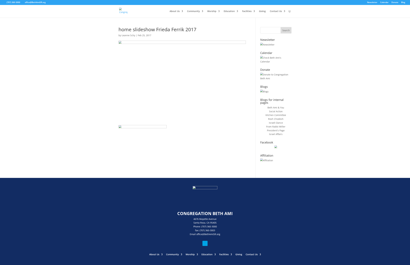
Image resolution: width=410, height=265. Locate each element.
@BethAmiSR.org (211, 234)
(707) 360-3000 (13, 2)
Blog (403, 2)
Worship (211, 11)
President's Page (276, 130)
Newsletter (372, 2)
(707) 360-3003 (207, 230)
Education (229, 11)
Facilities (247, 11)
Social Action (276, 111)
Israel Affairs (276, 134)
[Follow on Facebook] (205, 243)
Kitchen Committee (276, 115)
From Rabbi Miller (275, 126)
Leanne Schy (128, 35)
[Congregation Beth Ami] (276, 147)
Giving (262, 11)
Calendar (384, 2)
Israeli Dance (276, 122)
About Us (175, 11)
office (199, 234)
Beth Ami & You (275, 107)
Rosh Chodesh (275, 118)
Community (193, 11)
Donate (394, 2)
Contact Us (276, 11)
